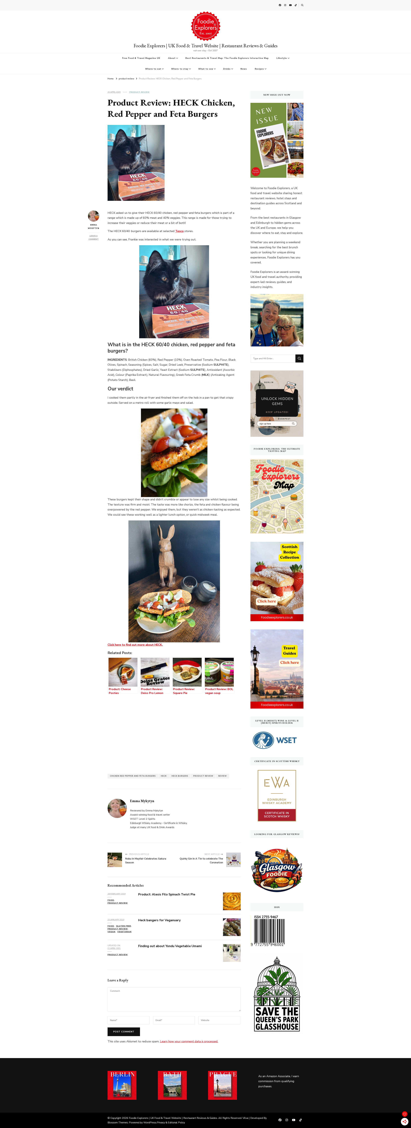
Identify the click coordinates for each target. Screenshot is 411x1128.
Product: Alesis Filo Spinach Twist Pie (166, 894)
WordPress (149, 1122)
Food (111, 900)
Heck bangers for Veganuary (159, 920)
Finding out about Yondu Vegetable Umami (170, 946)
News (243, 69)
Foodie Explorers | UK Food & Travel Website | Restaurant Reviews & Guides (205, 46)
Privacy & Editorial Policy (171, 1122)
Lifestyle (281, 58)
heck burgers (180, 776)
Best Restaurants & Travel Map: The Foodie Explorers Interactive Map (227, 58)
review (222, 776)
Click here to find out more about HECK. (135, 645)
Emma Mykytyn (93, 227)
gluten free (123, 926)
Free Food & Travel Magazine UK (141, 58)
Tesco (179, 231)
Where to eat (153, 69)
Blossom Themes (118, 1122)
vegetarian (124, 931)
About (171, 58)
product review (139, 92)
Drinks (227, 69)
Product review (203, 776)
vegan (111, 931)
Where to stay (179, 69)
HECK (163, 776)
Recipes (259, 69)
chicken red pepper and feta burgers (133, 776)
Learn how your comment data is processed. (189, 1041)
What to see (205, 69)
